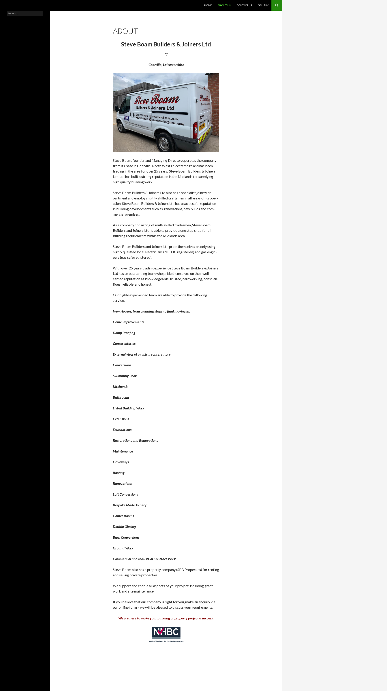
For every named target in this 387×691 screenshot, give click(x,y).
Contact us (244, 5)
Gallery (263, 5)
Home (208, 5)
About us (224, 5)
